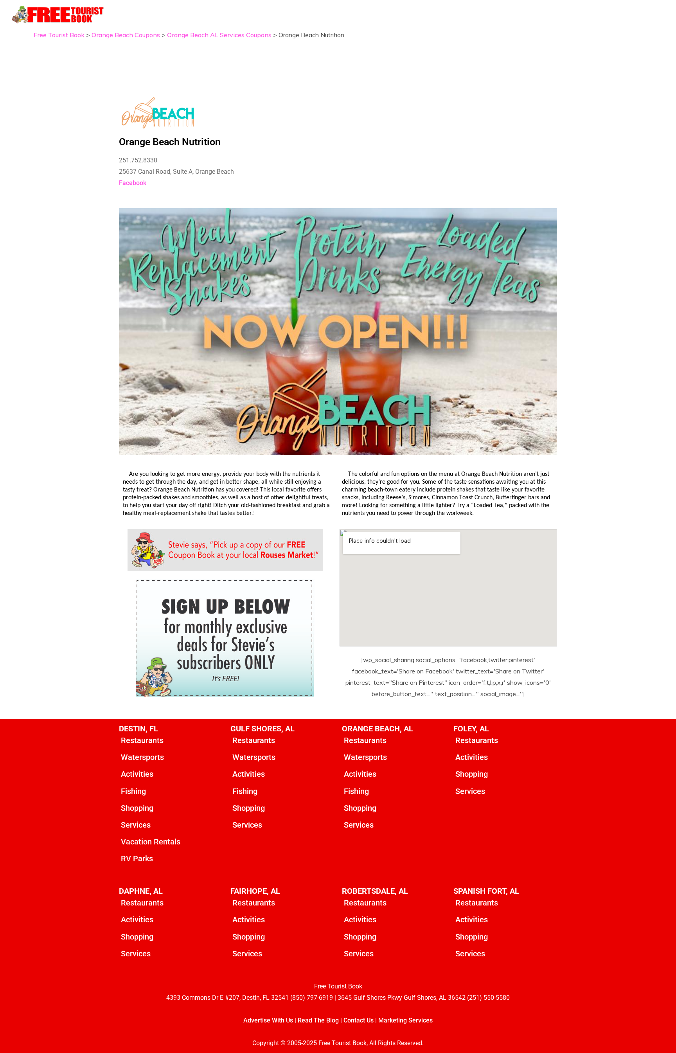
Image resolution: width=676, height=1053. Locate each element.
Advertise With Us (268, 1020)
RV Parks (137, 858)
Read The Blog (318, 1020)
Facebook (132, 183)
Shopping (137, 808)
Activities (137, 774)
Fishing (133, 791)
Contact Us (358, 1020)
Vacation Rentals (150, 841)
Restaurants (142, 740)
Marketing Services (405, 1020)
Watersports (142, 757)
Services (136, 825)
